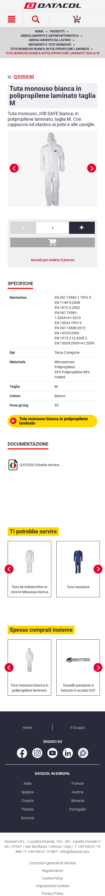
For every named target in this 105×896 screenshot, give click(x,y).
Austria (77, 792)
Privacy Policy (52, 893)
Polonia (28, 809)
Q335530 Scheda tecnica (39, 465)
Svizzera (27, 818)
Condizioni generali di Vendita (52, 863)
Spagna (27, 792)
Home (27, 728)
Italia (28, 783)
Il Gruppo (77, 728)
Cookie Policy (52, 878)
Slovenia (77, 801)
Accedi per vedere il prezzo (52, 260)
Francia (78, 783)
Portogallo (77, 809)
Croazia (27, 801)
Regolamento (52, 871)
